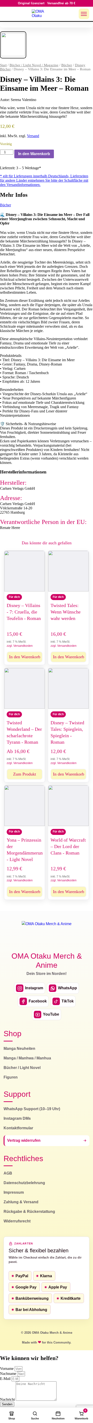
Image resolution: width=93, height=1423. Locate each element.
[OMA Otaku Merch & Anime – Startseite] (47, 933)
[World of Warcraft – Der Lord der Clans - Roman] (68, 805)
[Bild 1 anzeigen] (13, 44)
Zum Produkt (24, 774)
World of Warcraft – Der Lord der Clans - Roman (68, 846)
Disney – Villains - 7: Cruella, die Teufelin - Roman (24, 612)
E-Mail (5, 1379)
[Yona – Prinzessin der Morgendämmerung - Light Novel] (24, 805)
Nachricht (8, 1399)
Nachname (8, 1374)
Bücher (66, 65)
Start (3, 65)
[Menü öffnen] (84, 14)
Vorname (7, 1369)
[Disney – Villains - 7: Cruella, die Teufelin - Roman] (24, 571)
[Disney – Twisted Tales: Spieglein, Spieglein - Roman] (68, 688)
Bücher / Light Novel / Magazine (34, 65)
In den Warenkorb (34, 154)
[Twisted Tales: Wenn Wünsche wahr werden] (68, 571)
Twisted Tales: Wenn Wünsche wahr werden (66, 612)
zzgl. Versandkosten (20, 645)
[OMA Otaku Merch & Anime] (41, 13)
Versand (33, 136)
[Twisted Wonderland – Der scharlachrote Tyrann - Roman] (24, 688)
